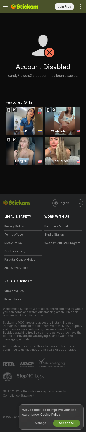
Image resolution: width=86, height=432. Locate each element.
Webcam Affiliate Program (62, 243)
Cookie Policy (50, 414)
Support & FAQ (14, 291)
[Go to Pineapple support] (8, 376)
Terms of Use (13, 234)
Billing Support (14, 299)
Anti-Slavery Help (16, 268)
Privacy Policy (14, 226)
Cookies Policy (14, 251)
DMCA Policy (13, 243)
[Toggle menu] (5, 6)
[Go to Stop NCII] (31, 377)
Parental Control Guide (19, 259)
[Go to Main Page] (27, 6)
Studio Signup (54, 234)
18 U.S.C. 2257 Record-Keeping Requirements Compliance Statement (34, 393)
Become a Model (56, 226)
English (64, 203)
